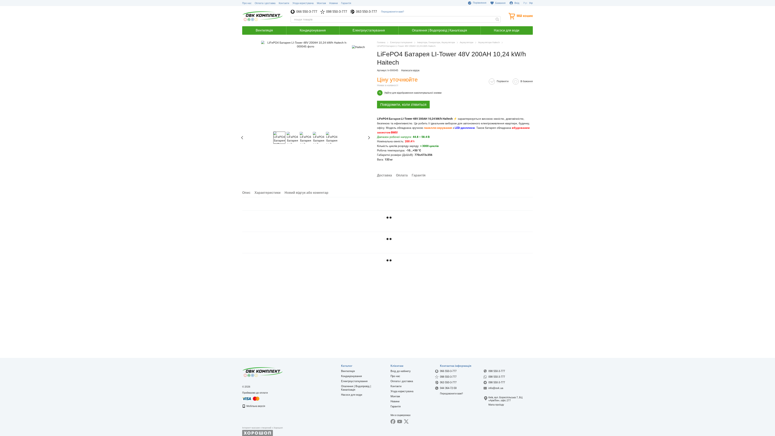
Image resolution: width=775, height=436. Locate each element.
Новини (333, 3)
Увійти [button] (388, 92)
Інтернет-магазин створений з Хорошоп (262, 428)
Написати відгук (410, 70)
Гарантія (346, 3)
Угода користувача (303, 3)
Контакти (284, 3)
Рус (525, 3)
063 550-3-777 (366, 11)
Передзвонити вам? (392, 11)
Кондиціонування (313, 30)
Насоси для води (506, 30)
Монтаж (321, 3)
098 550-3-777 (336, 11)
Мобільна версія (255, 406)
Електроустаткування (369, 30)
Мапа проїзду (496, 404)
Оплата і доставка (265, 3)
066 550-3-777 (306, 11)
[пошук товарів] (497, 19)
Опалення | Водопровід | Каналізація (439, 30)
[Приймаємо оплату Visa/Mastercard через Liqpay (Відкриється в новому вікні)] (251, 398)
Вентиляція (264, 30)
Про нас (246, 3)
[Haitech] (358, 47)
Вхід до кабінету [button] (401, 371)
